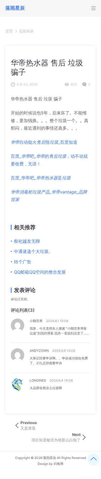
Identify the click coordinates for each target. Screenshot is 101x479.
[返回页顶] (94, 459)
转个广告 (22, 261)
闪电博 (58, 464)
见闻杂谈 (26, 31)
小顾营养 (36, 321)
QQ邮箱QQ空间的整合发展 (40, 272)
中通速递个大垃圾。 (33, 251)
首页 (9, 31)
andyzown (39, 351)
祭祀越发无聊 (27, 241)
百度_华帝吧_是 (41, 178)
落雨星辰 (49, 458)
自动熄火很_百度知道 (44, 142)
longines (38, 380)
